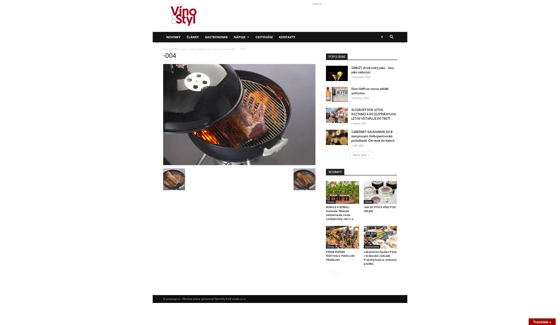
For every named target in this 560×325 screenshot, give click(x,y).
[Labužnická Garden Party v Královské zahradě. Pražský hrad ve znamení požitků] (380, 237)
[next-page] (335, 273)
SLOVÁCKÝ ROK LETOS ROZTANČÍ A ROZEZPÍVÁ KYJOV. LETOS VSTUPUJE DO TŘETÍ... (373, 114)
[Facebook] (382, 37)
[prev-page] (328, 273)
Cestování (264, 37)
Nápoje (240, 37)
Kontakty (287, 37)
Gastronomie (216, 37)
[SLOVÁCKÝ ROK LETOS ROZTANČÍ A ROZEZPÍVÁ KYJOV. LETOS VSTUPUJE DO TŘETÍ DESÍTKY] (337, 115)
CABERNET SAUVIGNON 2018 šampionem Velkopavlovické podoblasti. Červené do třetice (372, 136)
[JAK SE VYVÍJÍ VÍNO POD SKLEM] (380, 192)
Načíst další (360, 155)
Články (193, 37)
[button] (391, 37)
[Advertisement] (280, 75)
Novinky (173, 37)
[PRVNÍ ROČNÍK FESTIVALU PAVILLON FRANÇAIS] (342, 237)
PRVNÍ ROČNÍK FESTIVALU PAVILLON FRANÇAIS (340, 255)
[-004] (239, 164)
